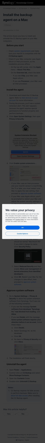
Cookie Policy (19, 219)
